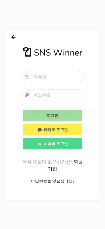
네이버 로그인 (55, 143)
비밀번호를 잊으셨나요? (52, 181)
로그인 (52, 115)
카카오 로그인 (55, 129)
